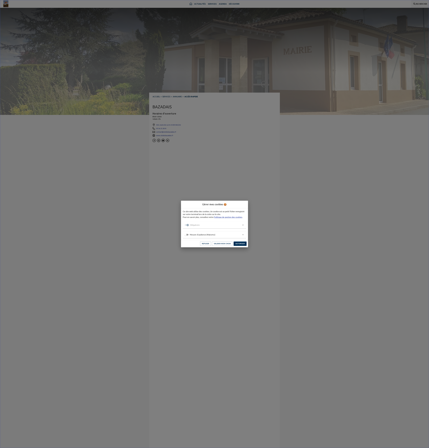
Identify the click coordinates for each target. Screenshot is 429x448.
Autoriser (240, 244)
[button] (214, 225)
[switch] (185, 235)
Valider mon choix (222, 244)
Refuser (205, 244)
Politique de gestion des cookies (228, 217)
